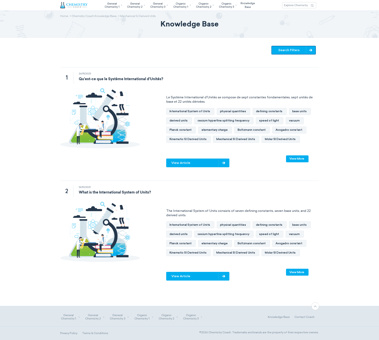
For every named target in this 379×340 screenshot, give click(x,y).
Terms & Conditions (95, 333)
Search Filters (289, 50)
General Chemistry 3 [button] (117, 317)
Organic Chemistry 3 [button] (191, 317)
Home (64, 16)
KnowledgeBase (248, 5)
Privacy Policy (68, 333)
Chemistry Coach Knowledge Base (94, 16)
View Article (180, 163)
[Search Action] (312, 5)
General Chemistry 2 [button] (93, 317)
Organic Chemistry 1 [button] (141, 317)
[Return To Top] (315, 306)
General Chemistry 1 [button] (68, 317)
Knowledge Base (279, 317)
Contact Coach (304, 317)
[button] (112, 5)
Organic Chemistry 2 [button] (166, 317)
